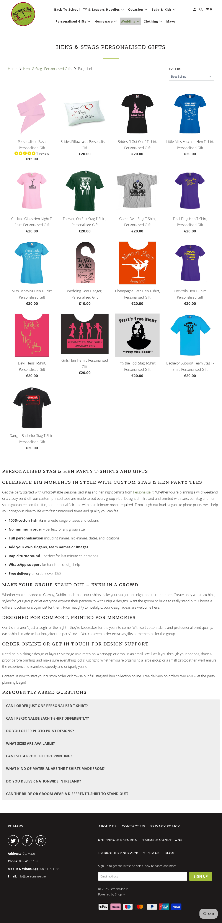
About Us (107, 826)
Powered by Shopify (111, 894)
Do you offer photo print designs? (40, 731)
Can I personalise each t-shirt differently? (47, 718)
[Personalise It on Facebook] (28, 840)
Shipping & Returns (117, 840)
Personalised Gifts (71, 21)
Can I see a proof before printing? (39, 756)
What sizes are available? (30, 743)
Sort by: (175, 69)
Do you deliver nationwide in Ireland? (43, 781)
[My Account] (195, 9)
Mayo (170, 21)
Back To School (67, 9)
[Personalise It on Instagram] (42, 840)
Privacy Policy (165, 826)
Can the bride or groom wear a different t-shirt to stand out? (67, 793)
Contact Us (133, 826)
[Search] (201, 9)
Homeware (104, 21)
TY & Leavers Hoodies (102, 9)
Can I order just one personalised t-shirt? (47, 705)
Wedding (129, 21)
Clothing (151, 21)
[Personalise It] (23, 14)
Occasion (136, 9)
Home (13, 68)
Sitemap (151, 853)
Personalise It (143, 492)
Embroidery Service (118, 853)
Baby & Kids (162, 9)
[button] (25, 153)
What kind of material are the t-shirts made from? (55, 768)
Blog (170, 853)
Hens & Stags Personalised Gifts (48, 68)
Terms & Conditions (162, 840)
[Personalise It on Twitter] (14, 840)
